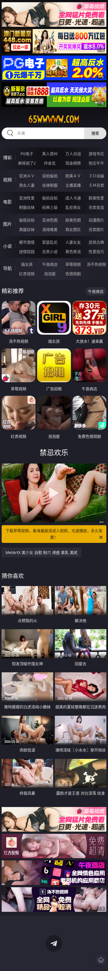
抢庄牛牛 (96, 163)
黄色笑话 (73, 251)
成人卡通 (73, 198)
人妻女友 (73, 242)
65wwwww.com (53, 119)
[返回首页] (100, 959)
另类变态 (96, 207)
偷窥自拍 (27, 220)
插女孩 (27, 264)
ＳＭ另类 (96, 185)
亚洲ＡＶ (27, 175)
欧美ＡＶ (73, 175)
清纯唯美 (50, 229)
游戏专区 (96, 153)
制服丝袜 (27, 207)
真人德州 (50, 153)
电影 (7, 202)
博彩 (7, 158)
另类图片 (96, 229)
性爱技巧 (96, 251)
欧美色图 (73, 220)
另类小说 (50, 251)
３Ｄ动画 (96, 175)
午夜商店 (50, 264)
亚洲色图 (50, 220)
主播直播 (73, 185)
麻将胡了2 (27, 163)
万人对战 (73, 153)
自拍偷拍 (50, 175)
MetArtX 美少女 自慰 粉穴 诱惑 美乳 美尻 (42, 552)
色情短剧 (73, 273)
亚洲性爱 (27, 198)
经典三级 (50, 207)
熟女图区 (73, 229)
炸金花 (50, 163)
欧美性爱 (96, 198)
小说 (7, 246)
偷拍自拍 (50, 198)
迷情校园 (27, 251)
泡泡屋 (50, 273)
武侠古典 (96, 242)
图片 (7, 224)
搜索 (95, 133)
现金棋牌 (73, 163)
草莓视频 (73, 264)
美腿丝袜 (27, 229)
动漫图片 (96, 220)
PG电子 (26, 153)
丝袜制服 (50, 185)
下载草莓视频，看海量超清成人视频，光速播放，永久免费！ (54, 534)
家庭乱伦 (50, 242)
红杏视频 (27, 273)
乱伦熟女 (73, 207)
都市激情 (27, 242)
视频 (7, 180)
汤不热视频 (96, 264)
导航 (7, 268)
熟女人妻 (27, 185)
